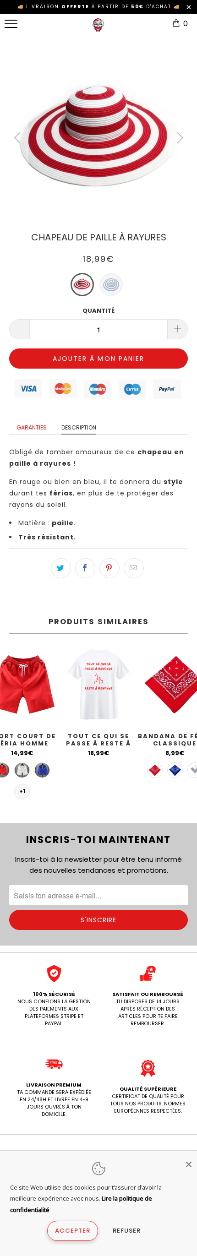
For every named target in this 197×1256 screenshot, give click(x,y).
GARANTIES (31, 427)
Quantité (98, 310)
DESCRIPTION (78, 427)
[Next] (178, 138)
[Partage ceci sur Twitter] (61, 568)
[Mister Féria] (98, 28)
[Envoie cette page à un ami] (134, 568)
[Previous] (18, 138)
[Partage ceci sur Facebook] (85, 568)
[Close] (188, 1164)
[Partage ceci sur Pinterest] (109, 568)
